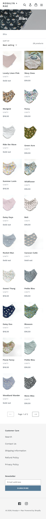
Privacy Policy (12, 464)
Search (8, 437)
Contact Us (10, 444)
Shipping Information (15, 450)
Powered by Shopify (33, 510)
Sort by (6, 41)
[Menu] (41, 5)
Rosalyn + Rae (10, 4)
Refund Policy (12, 457)
